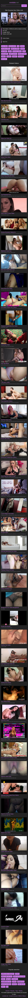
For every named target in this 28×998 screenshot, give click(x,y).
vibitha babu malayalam (8, 973)
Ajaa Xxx (5, 41)
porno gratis (5, 53)
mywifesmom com (6, 981)
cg (7, 986)
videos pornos (13, 53)
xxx (18, 46)
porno (9, 51)
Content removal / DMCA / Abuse (17, 996)
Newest (7, 990)
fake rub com (21, 984)
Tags (16, 990)
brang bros (14, 979)
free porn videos (17, 51)
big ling (8, 979)
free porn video (22, 53)
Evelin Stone (6, 38)
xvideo (17, 973)
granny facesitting (6, 984)
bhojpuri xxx (21, 981)
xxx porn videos (6, 48)
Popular (12, 990)
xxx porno (20, 56)
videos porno (12, 46)
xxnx (24, 51)
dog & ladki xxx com (7, 976)
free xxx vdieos (15, 48)
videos (22, 46)
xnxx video (4, 46)
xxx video (4, 51)
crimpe (14, 981)
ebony (3, 986)
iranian (22, 48)
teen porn (4, 59)
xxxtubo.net (5, 996)
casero (3, 56)
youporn (15, 56)
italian (3, 979)
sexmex (14, 984)
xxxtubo (14, 2)
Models (20, 990)
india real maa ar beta (19, 976)
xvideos (9, 56)
